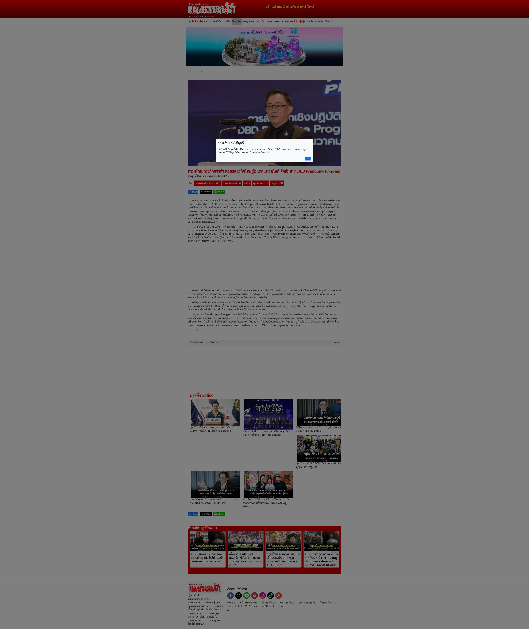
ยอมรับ (308, 159)
